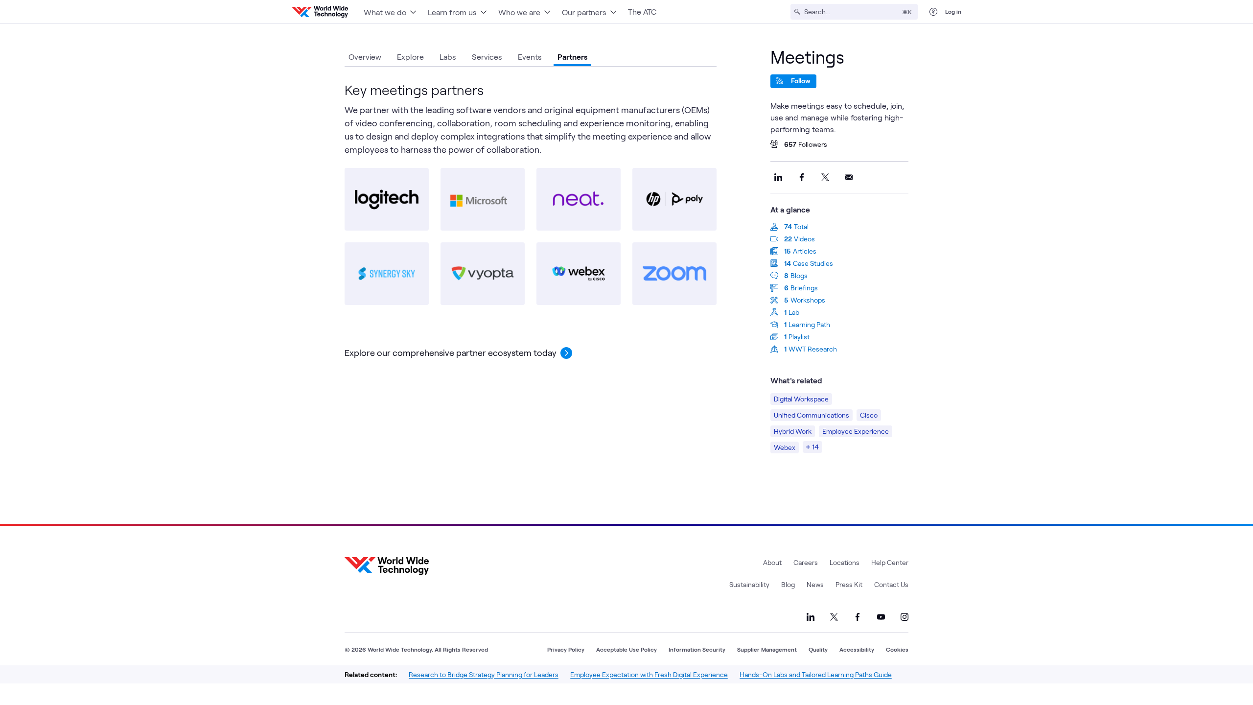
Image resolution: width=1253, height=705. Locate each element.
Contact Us (891, 584)
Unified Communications (811, 415)
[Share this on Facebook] (802, 177)
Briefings (804, 287)
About (772, 562)
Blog (788, 584)
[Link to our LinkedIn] (810, 617)
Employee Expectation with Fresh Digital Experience (649, 674)
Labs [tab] (448, 56)
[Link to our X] (834, 617)
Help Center (889, 562)
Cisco (869, 415)
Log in (953, 11)
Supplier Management (767, 649)
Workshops (807, 300)
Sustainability (749, 584)
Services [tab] (487, 56)
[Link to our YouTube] (881, 617)
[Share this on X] (825, 177)
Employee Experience (855, 431)
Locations (844, 562)
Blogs (799, 275)
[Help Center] (933, 12)
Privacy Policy (565, 649)
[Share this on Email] (849, 177)
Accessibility (856, 649)
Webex (784, 447)
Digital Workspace (801, 399)
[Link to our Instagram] (904, 617)
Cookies (897, 649)
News (815, 584)
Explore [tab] (410, 56)
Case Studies (813, 263)
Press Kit (848, 584)
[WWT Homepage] (320, 12)
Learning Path (809, 324)
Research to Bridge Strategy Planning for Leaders (483, 674)
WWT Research (813, 349)
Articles (804, 251)
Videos (804, 239)
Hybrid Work (793, 431)
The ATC (642, 11)
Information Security (697, 649)
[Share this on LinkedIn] (778, 177)
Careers (805, 562)
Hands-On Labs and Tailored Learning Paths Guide (816, 674)
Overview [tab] (364, 56)
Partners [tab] (572, 56)
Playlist (799, 336)
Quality (818, 649)
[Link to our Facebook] (857, 617)
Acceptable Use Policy (626, 649)
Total (801, 226)
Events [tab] (530, 56)
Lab (794, 312)
